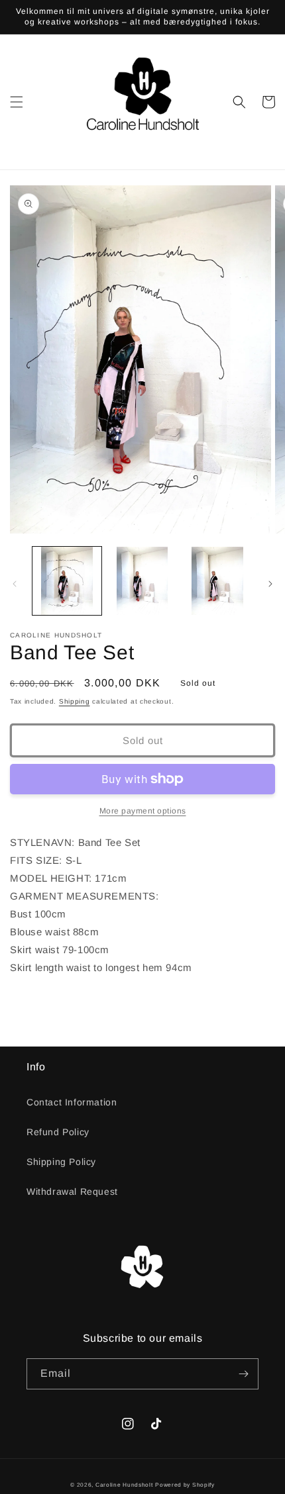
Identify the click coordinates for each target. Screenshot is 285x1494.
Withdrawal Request (72, 1191)
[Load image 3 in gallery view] (217, 581)
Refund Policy (58, 1132)
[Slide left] (14, 583)
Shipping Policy (61, 1161)
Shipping (74, 701)
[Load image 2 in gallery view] (142, 581)
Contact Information (72, 1102)
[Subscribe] (243, 1373)
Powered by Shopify (185, 1484)
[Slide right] (270, 583)
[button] (16, 102)
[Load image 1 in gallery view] (66, 581)
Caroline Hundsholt (124, 1484)
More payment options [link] (142, 811)
